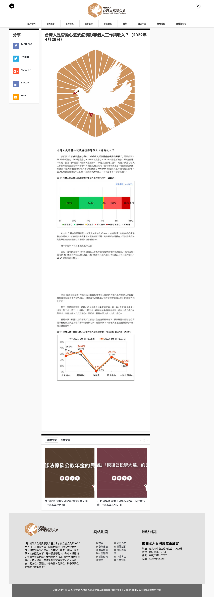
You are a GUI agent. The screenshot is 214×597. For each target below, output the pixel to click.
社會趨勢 (89, 23)
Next (145, 440)
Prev (142, 440)
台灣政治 (50, 23)
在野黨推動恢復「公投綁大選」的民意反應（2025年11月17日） (121, 503)
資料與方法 (181, 23)
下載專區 (121, 556)
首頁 (100, 543)
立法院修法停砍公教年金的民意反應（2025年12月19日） (66, 503)
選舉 (125, 23)
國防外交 (142, 23)
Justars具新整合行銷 (150, 589)
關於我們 (31, 23)
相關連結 (121, 560)
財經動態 (108, 23)
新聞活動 (161, 23)
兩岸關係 (70, 23)
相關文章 (52, 440)
